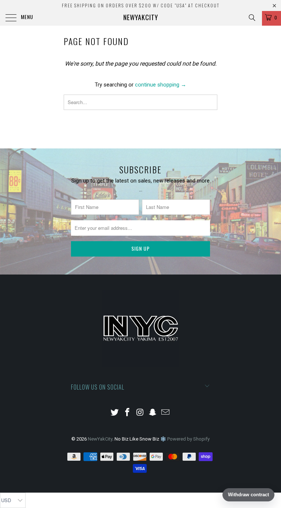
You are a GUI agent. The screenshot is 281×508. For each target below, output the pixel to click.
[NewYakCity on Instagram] (140, 413)
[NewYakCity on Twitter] (114, 413)
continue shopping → (160, 84)
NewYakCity (140, 17)
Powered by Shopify (188, 439)
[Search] (251, 17)
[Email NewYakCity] (165, 413)
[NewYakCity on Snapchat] (152, 413)
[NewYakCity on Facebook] (127, 413)
